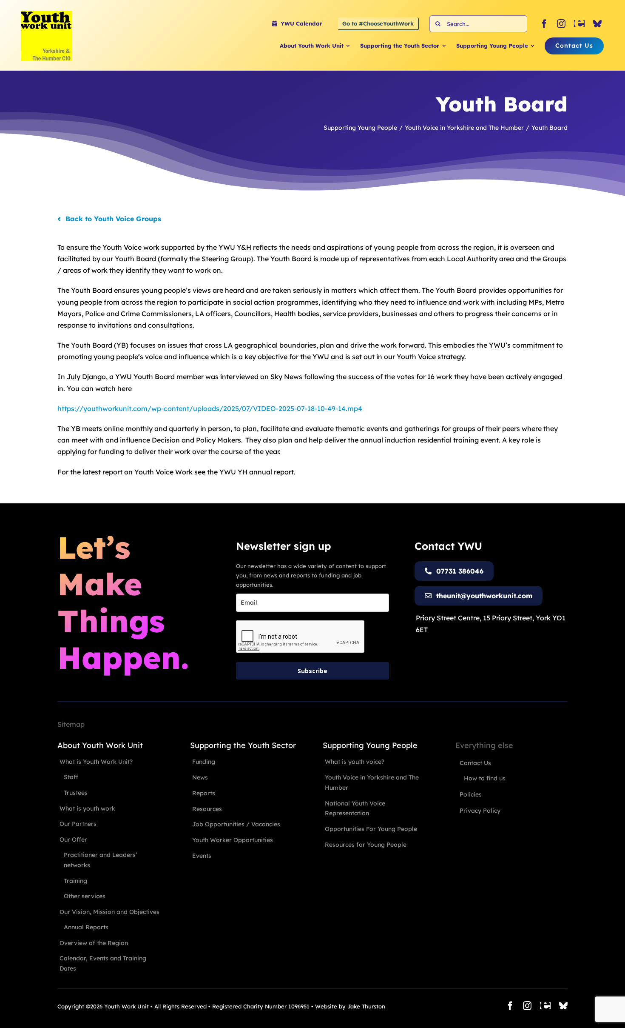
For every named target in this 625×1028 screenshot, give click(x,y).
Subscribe (312, 671)
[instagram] (561, 24)
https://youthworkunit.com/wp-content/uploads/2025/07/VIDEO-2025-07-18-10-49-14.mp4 (209, 408)
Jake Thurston (366, 1006)
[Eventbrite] (579, 24)
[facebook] (544, 24)
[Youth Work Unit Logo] (46, 14)
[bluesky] (597, 24)
